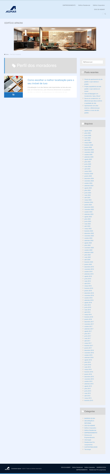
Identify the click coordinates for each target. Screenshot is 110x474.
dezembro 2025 (89, 150)
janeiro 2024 (88, 205)
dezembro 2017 (89, 322)
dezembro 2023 (89, 207)
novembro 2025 (89, 152)
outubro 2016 (88, 355)
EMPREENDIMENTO (69, 5)
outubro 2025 (88, 154)
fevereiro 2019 (88, 288)
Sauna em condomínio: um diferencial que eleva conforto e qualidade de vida (93, 100)
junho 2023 (87, 221)
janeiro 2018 (88, 319)
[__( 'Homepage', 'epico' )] (7, 468)
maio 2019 (87, 281)
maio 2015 (87, 393)
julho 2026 (87, 133)
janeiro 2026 (88, 147)
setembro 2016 (88, 357)
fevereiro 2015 (88, 400)
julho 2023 (87, 219)
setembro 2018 (88, 300)
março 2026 (88, 142)
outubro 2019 (88, 271)
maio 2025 (87, 166)
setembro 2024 (88, 185)
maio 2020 (87, 257)
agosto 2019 (88, 276)
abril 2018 (87, 312)
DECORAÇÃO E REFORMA (89, 422)
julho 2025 (87, 162)
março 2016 (88, 369)
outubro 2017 (88, 326)
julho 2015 (87, 388)
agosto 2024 (88, 188)
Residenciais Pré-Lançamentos (89, 443)
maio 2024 (87, 195)
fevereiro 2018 (88, 317)
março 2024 (88, 200)
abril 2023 (87, 226)
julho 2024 (87, 190)
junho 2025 (87, 164)
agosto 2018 (88, 302)
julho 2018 (87, 305)
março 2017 (88, 343)
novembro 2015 (89, 379)
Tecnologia (87, 449)
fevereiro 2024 (88, 202)
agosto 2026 (88, 131)
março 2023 (88, 228)
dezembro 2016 (89, 350)
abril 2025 (87, 169)
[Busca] (104, 12)
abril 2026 (87, 140)
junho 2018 (87, 307)
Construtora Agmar (16, 468)
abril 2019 (87, 283)
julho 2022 (87, 245)
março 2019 (88, 286)
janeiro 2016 (88, 374)
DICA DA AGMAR (99, 9)
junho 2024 (87, 193)
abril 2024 (87, 197)
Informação (87, 440)
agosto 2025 (88, 159)
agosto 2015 (88, 386)
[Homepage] (11, 9)
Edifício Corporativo (99, 5)
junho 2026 (87, 135)
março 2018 (88, 314)
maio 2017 (87, 338)
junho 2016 (87, 365)
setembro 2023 (88, 214)
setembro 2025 (88, 157)
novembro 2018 (89, 295)
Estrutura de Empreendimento (89, 436)
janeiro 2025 (88, 176)
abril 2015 (87, 396)
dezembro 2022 (89, 233)
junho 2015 (87, 391)
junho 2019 (87, 279)
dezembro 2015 (89, 376)
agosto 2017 (88, 331)
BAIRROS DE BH (89, 418)
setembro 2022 (88, 240)
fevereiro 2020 (88, 262)
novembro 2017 (89, 324)
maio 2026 (87, 138)
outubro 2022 (88, 238)
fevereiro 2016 (88, 372)
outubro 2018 (88, 298)
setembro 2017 (88, 329)
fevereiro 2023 (88, 231)
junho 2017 (87, 336)
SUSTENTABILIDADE (90, 447)
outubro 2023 (88, 212)
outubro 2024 (88, 183)
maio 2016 (87, 367)
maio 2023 (87, 224)
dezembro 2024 (89, 178)
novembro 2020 (89, 248)
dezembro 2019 (89, 267)
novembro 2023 (89, 209)
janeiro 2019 (88, 291)
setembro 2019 (88, 274)
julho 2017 (87, 333)
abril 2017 (87, 341)
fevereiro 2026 (88, 145)
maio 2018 (87, 310)
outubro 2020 (88, 250)
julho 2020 (87, 255)
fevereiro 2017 (88, 345)
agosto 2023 (88, 216)
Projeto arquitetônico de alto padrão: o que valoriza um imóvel (92, 89)
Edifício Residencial (84, 5)
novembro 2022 (89, 236)
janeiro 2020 (88, 264)
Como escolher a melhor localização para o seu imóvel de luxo (51, 81)
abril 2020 (87, 259)
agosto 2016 (88, 360)
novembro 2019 (89, 269)
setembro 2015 (88, 384)
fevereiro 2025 (88, 174)
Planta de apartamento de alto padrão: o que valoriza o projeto (93, 81)
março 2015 (88, 398)
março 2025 (88, 171)
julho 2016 (87, 362)
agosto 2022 (88, 243)
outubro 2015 (88, 381)
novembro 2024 (89, 181)
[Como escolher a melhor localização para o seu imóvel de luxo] (13, 84)
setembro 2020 (88, 252)
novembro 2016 (89, 353)
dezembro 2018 (89, 293)
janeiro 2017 (88, 348)
